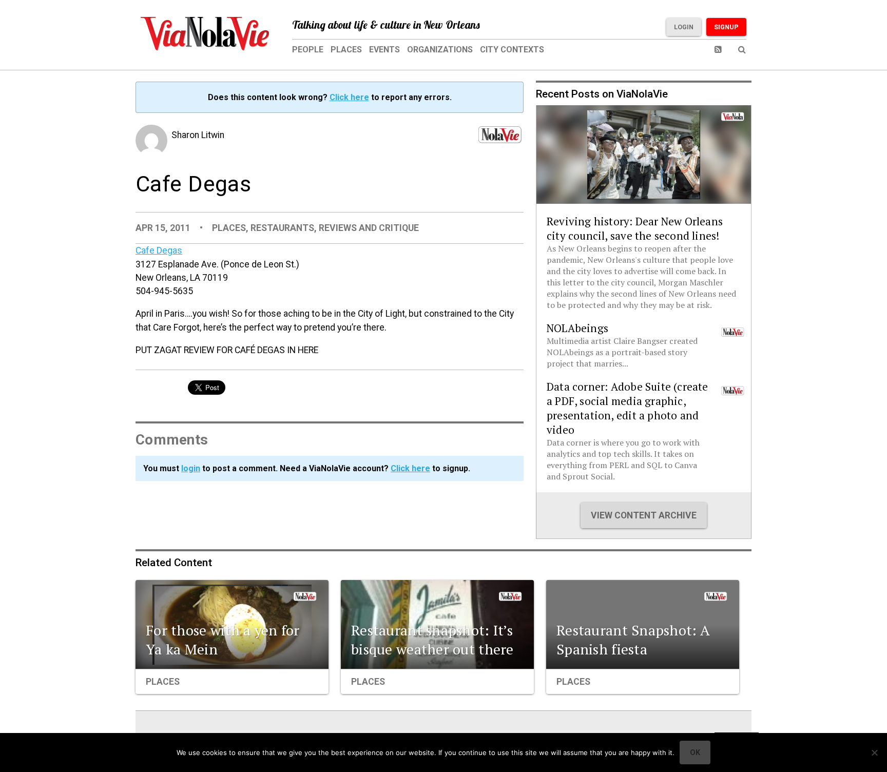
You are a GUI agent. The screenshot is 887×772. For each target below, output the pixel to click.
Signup (726, 27)
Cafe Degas (159, 250)
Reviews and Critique (369, 228)
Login (683, 27)
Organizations (440, 49)
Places (346, 49)
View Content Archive (644, 515)
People (307, 49)
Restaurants (282, 228)
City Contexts (512, 49)
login (190, 468)
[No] (874, 752)
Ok (695, 752)
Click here (349, 97)
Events (384, 49)
